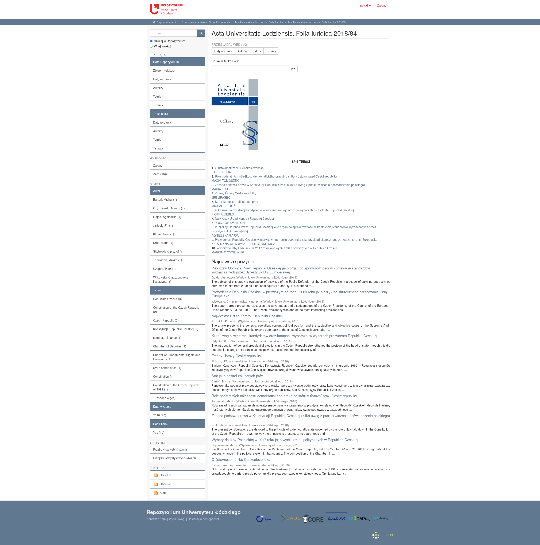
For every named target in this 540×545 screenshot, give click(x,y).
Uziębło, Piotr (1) (164, 268)
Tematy (158, 105)
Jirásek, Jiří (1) (163, 225)
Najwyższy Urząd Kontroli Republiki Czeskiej (247, 315)
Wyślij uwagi (177, 519)
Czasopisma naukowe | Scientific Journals (206, 22)
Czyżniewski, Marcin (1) (169, 208)
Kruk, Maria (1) (163, 243)
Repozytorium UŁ (167, 22)
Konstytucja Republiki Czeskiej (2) (175, 329)
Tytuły (157, 96)
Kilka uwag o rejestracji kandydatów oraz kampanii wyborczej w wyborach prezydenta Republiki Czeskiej (294, 335)
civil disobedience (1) (167, 368)
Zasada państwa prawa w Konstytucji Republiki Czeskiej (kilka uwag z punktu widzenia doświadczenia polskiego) (301, 415)
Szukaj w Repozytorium (169, 41)
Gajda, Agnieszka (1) (167, 217)
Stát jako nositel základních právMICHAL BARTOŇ (235, 203)
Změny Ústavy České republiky (236, 355)
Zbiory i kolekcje (164, 70)
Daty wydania (162, 79)
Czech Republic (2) (166, 320)
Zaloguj (158, 165)
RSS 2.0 (165, 484)
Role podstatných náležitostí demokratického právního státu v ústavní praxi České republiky (284, 395)
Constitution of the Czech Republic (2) (176, 309)
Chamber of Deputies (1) (169, 346)
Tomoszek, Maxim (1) (167, 260)
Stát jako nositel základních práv (237, 375)
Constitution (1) (163, 376)
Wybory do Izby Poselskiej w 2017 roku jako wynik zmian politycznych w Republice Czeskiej (285, 439)
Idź (293, 69)
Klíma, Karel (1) (163, 234)
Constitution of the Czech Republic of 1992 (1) (176, 387)
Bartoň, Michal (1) (165, 199)
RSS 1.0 (165, 475)
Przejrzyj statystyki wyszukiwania (175, 458)
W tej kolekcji (162, 46)
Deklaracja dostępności (203, 519)
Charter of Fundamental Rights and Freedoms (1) (176, 357)
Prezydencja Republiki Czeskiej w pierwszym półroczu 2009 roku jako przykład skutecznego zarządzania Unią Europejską (299, 293)
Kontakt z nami (156, 519)
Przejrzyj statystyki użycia (170, 449)
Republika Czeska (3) (167, 299)
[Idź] (201, 33)
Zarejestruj (160, 174)
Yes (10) (158, 432)
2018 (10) (159, 415)
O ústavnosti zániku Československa (241, 459)
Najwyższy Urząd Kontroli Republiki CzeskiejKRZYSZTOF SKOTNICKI (243, 220)
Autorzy (158, 88)
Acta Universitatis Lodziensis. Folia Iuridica (259, 22)
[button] (365, 5)
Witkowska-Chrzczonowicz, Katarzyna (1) (171, 279)
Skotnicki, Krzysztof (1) (168, 251)
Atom (163, 493)
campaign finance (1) (167, 337)
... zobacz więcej (164, 398)
